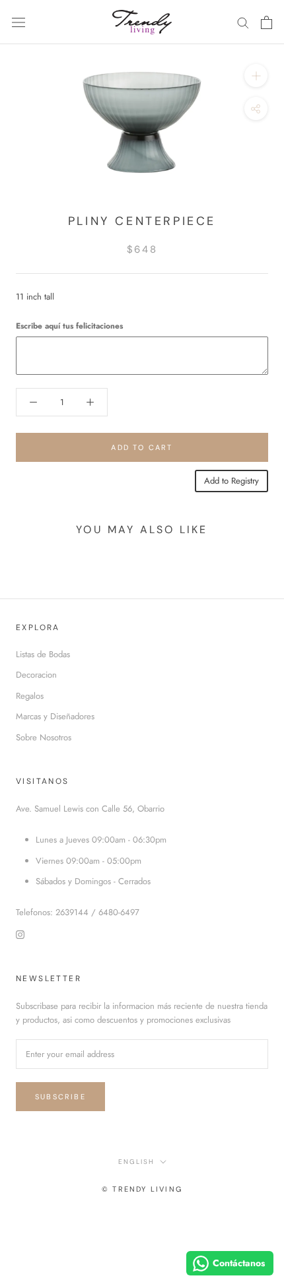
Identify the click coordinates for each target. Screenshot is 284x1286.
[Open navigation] (18, 22)
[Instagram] (20, 934)
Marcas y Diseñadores (55, 716)
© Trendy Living (142, 1189)
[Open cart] (266, 22)
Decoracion (36, 674)
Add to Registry (231, 480)
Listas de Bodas (43, 654)
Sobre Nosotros (43, 737)
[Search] (243, 22)
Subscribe (60, 1096)
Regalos (30, 696)
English (136, 1161)
